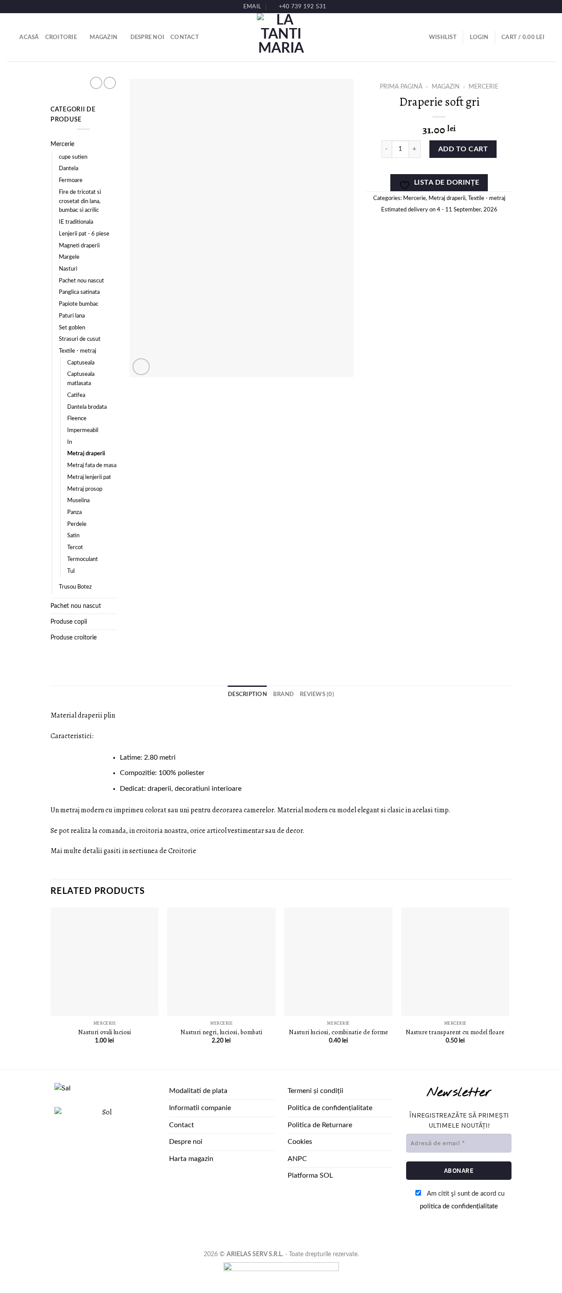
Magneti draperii (79, 246)
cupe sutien (73, 157)
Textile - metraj (77, 351)
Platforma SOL (310, 1175)
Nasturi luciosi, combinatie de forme (338, 1032)
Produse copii (68, 621)
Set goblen (72, 328)
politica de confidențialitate (459, 1206)
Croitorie (61, 37)
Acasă (29, 37)
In (69, 442)
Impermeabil (82, 430)
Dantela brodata (87, 407)
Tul (71, 571)
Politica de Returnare (320, 1125)
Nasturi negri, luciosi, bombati (221, 1032)
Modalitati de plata (198, 1090)
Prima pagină (401, 87)
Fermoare (71, 180)
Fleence (76, 418)
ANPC (297, 1158)
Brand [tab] (283, 694)
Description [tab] (247, 694)
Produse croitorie (73, 637)
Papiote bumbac (78, 304)
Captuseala (80, 363)
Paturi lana (72, 316)
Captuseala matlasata (80, 378)
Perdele (76, 524)
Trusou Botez (75, 587)
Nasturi (68, 269)
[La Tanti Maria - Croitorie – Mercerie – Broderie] (281, 37)
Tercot (75, 547)
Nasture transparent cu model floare (455, 1032)
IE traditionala (76, 222)
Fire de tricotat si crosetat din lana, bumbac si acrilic (80, 201)
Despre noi (147, 37)
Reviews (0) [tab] (317, 694)
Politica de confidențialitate (330, 1107)
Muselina (78, 501)
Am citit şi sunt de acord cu (462, 1200)
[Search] (10, 37)
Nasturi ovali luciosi (104, 1032)
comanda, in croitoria (131, 831)
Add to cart (463, 149)
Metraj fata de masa (91, 465)
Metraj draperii (86, 454)
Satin (73, 536)
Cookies (300, 1141)
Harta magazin (191, 1158)
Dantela (68, 168)
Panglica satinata (79, 292)
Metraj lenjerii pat (89, 477)
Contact (184, 37)
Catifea (76, 395)
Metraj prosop (84, 489)
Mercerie (62, 144)
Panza (74, 512)
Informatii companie (200, 1107)
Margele (69, 257)
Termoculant (82, 559)
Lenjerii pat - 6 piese (84, 234)
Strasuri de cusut (80, 339)
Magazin (103, 37)
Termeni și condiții (315, 1090)
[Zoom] (141, 366)
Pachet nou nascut (81, 281)
